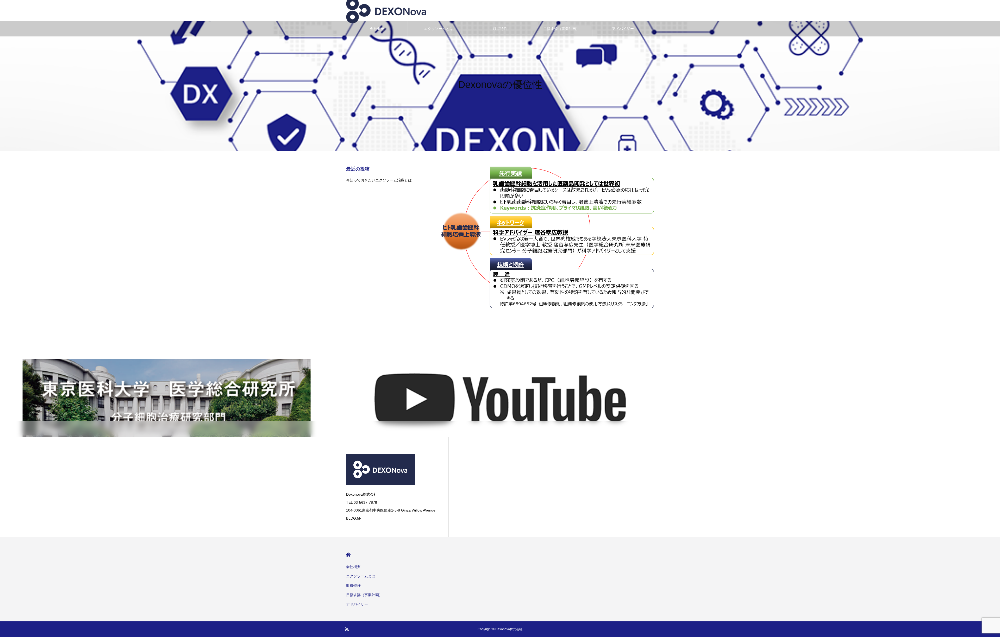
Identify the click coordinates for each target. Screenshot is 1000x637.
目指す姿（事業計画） (561, 29)
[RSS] (346, 629)
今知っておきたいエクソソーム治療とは (379, 180)
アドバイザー (623, 29)
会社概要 (377, 29)
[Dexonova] (392, 469)
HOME (348, 554)
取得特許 (500, 29)
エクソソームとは (438, 29)
